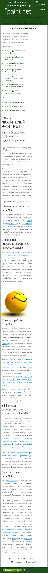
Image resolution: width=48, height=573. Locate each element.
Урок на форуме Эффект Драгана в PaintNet (13, 70)
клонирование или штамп (11, 532)
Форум (11, 559)
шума (28, 441)
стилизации (28, 438)
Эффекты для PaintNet (16, 23)
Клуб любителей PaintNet (24, 28)
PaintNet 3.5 (22, 559)
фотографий (27, 444)
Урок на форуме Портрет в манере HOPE (14, 58)
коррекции (5, 438)
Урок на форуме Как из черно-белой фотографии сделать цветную (15, 78)
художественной (7, 444)
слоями (29, 421)
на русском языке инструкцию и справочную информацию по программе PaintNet (17, 258)
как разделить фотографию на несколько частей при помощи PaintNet (17, 362)
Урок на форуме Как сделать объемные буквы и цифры (14, 85)
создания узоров (17, 441)
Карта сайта (34, 559)
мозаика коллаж (7, 455)
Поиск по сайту (31, 562)
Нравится (42, 570)
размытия (16, 438)
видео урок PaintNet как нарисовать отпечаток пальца (17, 382)
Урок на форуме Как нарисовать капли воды (13, 92)
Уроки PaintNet (36, 23)
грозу (30, 368)
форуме (19, 392)
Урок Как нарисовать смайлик (15, 110)
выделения (16, 538)
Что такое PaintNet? (10, 480)
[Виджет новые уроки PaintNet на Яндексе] (12, 571)
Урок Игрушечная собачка (14, 106)
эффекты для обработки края (21, 452)
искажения (5, 441)
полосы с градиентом (20, 455)
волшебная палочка (14, 529)
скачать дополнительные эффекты (17, 450)
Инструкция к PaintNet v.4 (33, 18)
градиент (28, 529)
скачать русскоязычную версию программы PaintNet (17, 223)
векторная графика (41, 8)
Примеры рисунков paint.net (14, 102)
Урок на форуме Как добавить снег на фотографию (15, 52)
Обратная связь (16, 562)
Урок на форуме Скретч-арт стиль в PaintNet (14, 64)
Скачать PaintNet (10, 18)
